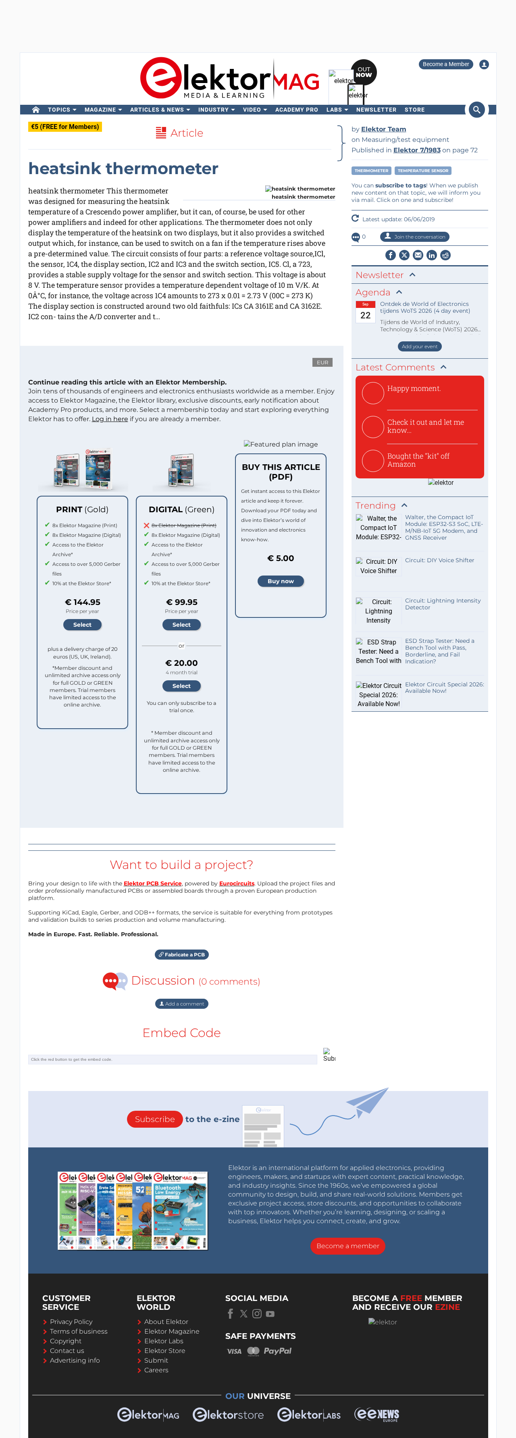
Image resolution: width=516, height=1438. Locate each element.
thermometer (371, 170)
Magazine (100, 109)
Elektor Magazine (172, 1331)
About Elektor (166, 1322)
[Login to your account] (484, 64)
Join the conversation (419, 237)
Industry (213, 109)
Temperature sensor (423, 170)
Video (252, 109)
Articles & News (157, 109)
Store (415, 109)
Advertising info (75, 1360)
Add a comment (184, 1004)
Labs (334, 109)
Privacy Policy (71, 1322)
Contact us (67, 1351)
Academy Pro (296, 109)
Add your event (420, 346)
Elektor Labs (163, 1341)
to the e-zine (187, 1119)
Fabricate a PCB (184, 955)
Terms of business (79, 1331)
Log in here (110, 419)
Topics (59, 109)
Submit (156, 1360)
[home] (36, 109)
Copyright (65, 1341)
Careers (156, 1370)
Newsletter (376, 109)
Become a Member (446, 64)
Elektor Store (164, 1351)
